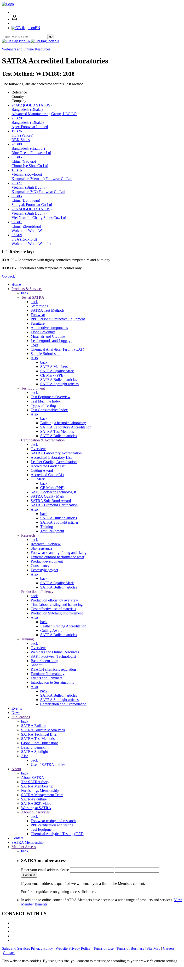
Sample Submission (45, 354)
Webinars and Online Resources (26, 49)
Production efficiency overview (54, 600)
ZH (56, 41)
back (24, 293)
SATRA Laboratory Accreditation (65, 427)
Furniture (38, 323)
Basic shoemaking (44, 661)
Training (46, 527)
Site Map (153, 948)
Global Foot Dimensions (39, 743)
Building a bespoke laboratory (63, 423)
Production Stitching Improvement (57, 613)
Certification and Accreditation (63, 704)
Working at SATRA (36, 808)
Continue (29, 875)
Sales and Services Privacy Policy (27, 948)
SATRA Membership (56, 367)
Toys (34, 345)
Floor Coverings (43, 332)
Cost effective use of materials (53, 609)
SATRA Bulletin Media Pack (43, 730)
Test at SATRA (32, 297)
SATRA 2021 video (36, 803)
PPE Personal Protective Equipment (58, 319)
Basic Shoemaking (35, 747)
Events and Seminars (46, 678)
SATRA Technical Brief (39, 734)
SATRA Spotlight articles (59, 384)
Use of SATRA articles (48, 764)
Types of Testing (43, 405)
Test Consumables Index (49, 410)
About (16, 769)
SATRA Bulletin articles (58, 380)
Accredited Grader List (48, 466)
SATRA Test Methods (47, 310)
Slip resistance (41, 548)
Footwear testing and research (53, 821)
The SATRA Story (35, 782)
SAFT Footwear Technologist (53, 492)
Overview (38, 449)
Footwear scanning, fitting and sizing (58, 553)
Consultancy (40, 566)
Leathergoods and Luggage (51, 341)
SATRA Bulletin (33, 726)
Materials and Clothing (48, 336)
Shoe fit (36, 665)
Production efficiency (37, 591)
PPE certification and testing (52, 825)
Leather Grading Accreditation (54, 462)
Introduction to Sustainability (52, 682)
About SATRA (32, 777)
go (50, 36)
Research (28, 535)
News (16, 713)
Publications (21, 717)
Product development (47, 561)
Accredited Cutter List (47, 475)
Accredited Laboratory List (51, 457)
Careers (168, 948)
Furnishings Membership (40, 790)
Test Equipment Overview (50, 397)
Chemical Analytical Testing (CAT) (57, 349)
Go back (8, 276)
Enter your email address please (45, 870)
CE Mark (38, 479)
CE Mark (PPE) (52, 375)
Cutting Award (42, 470)
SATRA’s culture (34, 799)
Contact (17, 838)
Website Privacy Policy (73, 948)
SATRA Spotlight (34, 752)
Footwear (38, 315)
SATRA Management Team (42, 795)
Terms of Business (130, 948)
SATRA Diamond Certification (54, 505)
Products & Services (27, 289)
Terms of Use (103, 948)
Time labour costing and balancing (57, 604)
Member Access (24, 847)
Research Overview (46, 544)
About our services (35, 812)
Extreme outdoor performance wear (57, 557)
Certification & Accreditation (43, 440)
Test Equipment (33, 388)
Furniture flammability (47, 674)
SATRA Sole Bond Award (51, 501)
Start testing (39, 306)
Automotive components (49, 328)
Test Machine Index (46, 401)
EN (28, 41)
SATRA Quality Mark (57, 371)
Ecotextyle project (44, 570)
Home (16, 284)
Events (17, 708)
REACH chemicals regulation (53, 669)
